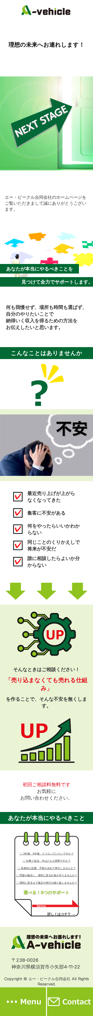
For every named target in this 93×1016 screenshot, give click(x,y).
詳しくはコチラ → (61, 914)
